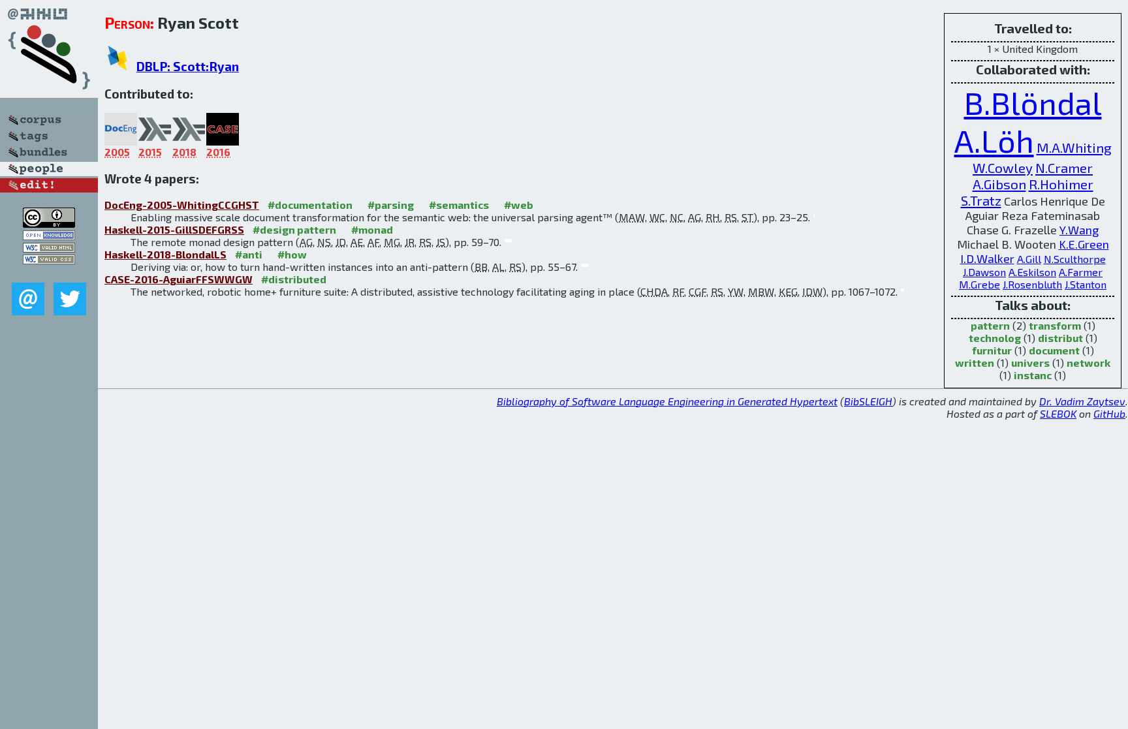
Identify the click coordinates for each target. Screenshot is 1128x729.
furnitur (992, 350)
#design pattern (294, 229)
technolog (995, 338)
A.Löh (994, 140)
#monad (372, 229)
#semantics (459, 204)
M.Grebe (979, 284)
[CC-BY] (49, 223)
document (1054, 350)
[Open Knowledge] (49, 236)
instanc (1033, 375)
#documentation (310, 204)
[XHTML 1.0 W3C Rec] (49, 248)
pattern (990, 325)
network (1088, 362)
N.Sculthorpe (1075, 259)
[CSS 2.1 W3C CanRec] (49, 273)
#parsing (391, 204)
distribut (1060, 338)
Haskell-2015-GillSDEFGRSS (174, 229)
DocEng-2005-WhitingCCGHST (181, 204)
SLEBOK (1058, 413)
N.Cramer (1064, 167)
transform (1055, 325)
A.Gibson (999, 184)
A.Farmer (1081, 272)
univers (1030, 362)
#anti (248, 254)
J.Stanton (1085, 284)
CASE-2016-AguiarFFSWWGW (178, 279)
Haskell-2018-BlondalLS (165, 254)
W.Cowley (1003, 167)
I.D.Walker (987, 258)
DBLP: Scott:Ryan (187, 66)
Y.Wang (1079, 230)
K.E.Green (1084, 244)
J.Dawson (984, 272)
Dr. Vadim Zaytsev (1082, 401)
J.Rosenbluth (1032, 284)
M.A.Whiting (1074, 147)
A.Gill (1029, 259)
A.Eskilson (1032, 272)
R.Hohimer (1061, 184)
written (974, 362)
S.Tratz (981, 200)
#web (518, 204)
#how (292, 254)
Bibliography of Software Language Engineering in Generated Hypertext (667, 401)
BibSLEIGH (868, 401)
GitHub (1109, 413)
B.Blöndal (1033, 102)
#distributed (293, 279)
